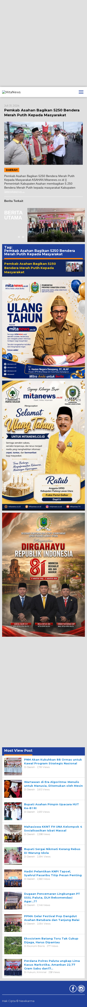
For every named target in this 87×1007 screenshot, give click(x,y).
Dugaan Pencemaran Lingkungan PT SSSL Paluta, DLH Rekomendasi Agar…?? (52, 897)
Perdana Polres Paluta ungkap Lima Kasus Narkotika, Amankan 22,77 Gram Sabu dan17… (52, 964)
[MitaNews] (11, 92)
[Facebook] (72, 989)
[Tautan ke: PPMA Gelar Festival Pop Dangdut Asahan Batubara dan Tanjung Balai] (56, 225)
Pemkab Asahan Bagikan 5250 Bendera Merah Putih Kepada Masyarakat (30, 268)
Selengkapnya (13, 191)
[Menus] (81, 92)
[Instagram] (81, 989)
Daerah (12, 170)
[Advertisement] (43, 43)
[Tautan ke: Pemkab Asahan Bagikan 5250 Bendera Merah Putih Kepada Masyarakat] (43, 143)
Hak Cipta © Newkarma (18, 1001)
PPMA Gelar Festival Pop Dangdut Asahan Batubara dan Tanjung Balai (55, 236)
